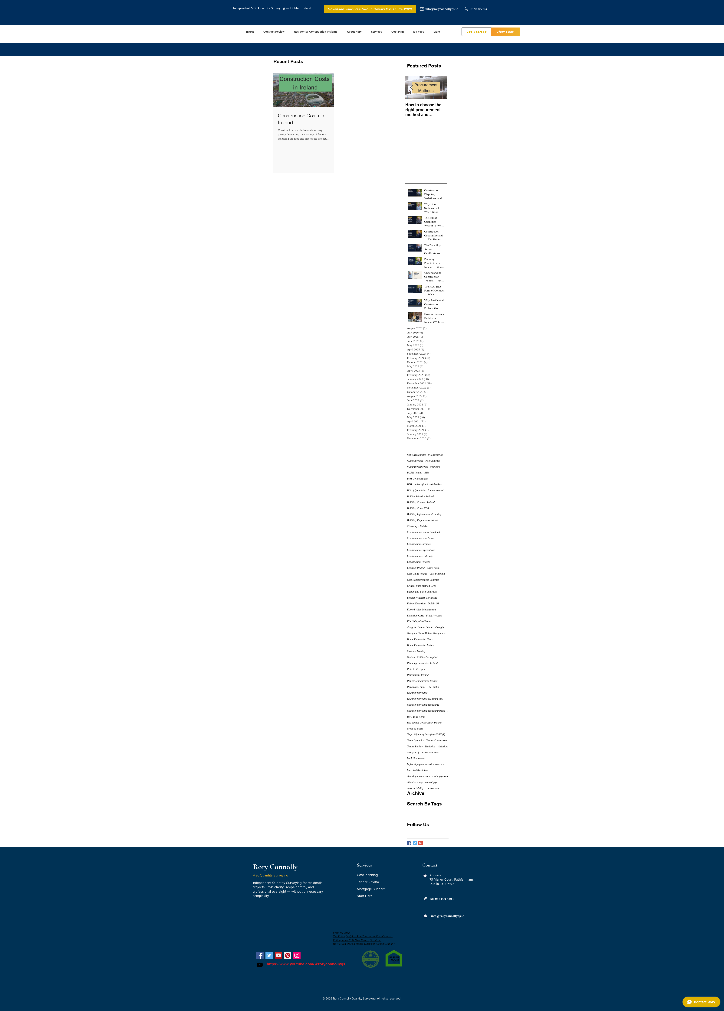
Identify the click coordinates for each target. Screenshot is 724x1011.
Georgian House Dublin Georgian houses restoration (428, 633)
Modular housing (416, 651)
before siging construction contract (425, 764)
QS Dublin (433, 687)
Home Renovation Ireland (420, 645)
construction (432, 788)
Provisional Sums (416, 687)
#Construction (435, 454)
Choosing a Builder (417, 526)
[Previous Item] (411, 88)
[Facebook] (260, 955)
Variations (443, 746)
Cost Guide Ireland (417, 573)
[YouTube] (278, 955)
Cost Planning (437, 573)
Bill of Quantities (416, 490)
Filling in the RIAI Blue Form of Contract (357, 940)
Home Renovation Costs (420, 639)
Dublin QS (433, 603)
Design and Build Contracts (422, 591)
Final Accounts (434, 615)
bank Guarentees (416, 758)
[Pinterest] (287, 955)
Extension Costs (415, 615)
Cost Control (433, 568)
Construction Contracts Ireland (423, 532)
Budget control (435, 490)
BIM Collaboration (417, 478)
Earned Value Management (421, 609)
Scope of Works (415, 728)
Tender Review (415, 746)
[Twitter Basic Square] (415, 843)
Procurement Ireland (418, 675)
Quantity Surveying (417, 692)
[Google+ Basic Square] (420, 843)
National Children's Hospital (422, 657)
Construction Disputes (418, 544)
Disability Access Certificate (422, 597)
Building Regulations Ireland (422, 520)
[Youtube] (259, 964)
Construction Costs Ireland (421, 538)
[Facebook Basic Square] (409, 843)
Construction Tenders (418, 562)
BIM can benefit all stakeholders (424, 484)
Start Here (364, 896)
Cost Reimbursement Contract (423, 579)
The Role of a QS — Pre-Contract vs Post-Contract (363, 936)
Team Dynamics (415, 740)
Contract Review (416, 568)
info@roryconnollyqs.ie (441, 9)
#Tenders (435, 466)
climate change (415, 782)
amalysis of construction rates (423, 752)
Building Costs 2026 (418, 508)
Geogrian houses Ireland (420, 627)
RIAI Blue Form (416, 716)
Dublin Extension (416, 603)
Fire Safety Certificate (418, 621)
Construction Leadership (420, 556)
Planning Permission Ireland (422, 663)
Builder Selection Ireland (420, 496)
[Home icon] (425, 876)
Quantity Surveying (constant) (423, 704)
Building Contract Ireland (421, 502)
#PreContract (433, 460)
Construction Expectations (421, 550)
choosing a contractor (418, 776)
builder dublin (420, 770)
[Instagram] (297, 955)
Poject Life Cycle (416, 669)
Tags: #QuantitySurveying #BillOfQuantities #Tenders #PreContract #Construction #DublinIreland (428, 734)
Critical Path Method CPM (421, 585)
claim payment (440, 776)
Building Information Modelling (424, 514)
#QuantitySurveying (417, 466)
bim (409, 770)
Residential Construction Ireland (424, 722)
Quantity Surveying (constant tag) (425, 698)
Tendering (430, 746)
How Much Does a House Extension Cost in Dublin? (364, 943)
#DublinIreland (415, 460)
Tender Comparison (436, 740)
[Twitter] (269, 955)
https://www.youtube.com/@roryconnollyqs (306, 964)
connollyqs (431, 782)
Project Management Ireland (422, 681)
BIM (426, 472)
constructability (415, 788)
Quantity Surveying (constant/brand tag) (428, 710)
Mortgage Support (371, 889)
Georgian (440, 627)
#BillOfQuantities (416, 454)
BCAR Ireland (414, 472)
